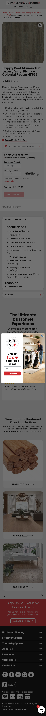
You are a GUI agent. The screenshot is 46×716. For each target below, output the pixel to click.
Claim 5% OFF (12, 373)
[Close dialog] (42, 335)
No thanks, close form (12, 378)
